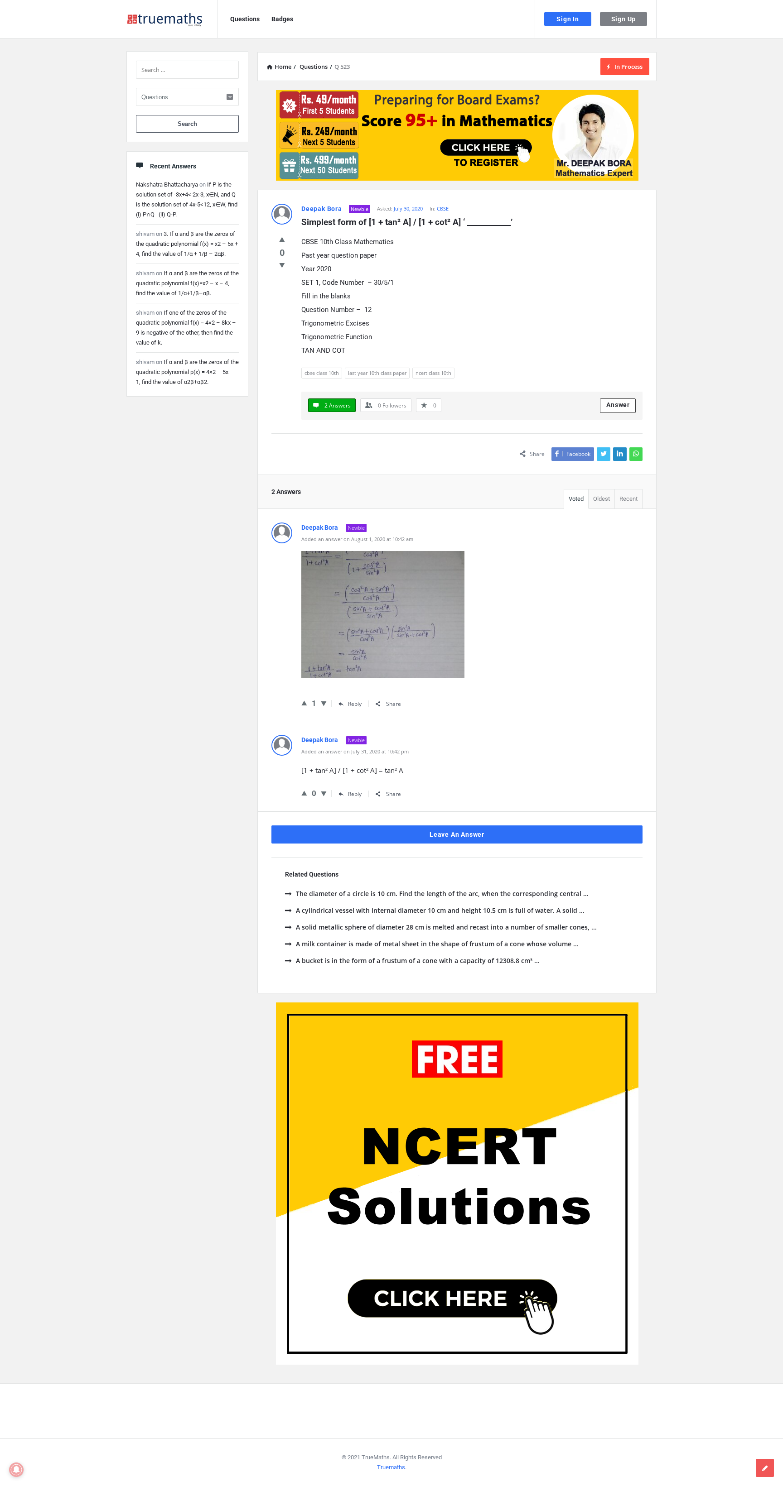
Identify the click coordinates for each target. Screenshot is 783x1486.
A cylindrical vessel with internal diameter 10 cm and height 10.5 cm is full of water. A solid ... (440, 910)
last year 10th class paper (377, 372)
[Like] (282, 239)
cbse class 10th (321, 372)
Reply (355, 704)
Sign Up (623, 19)
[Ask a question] (765, 1468)
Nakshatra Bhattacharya (167, 184)
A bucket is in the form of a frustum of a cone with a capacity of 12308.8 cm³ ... (418, 960)
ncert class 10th (433, 372)
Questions (245, 19)
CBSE (443, 208)
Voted (576, 498)
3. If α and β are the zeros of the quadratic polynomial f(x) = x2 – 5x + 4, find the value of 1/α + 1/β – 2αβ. (187, 243)
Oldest (601, 498)
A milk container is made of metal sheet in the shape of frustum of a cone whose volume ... (437, 944)
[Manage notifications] (16, 1469)
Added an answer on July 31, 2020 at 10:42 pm (355, 751)
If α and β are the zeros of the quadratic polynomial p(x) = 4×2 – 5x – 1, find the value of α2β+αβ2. (187, 372)
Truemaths (391, 1467)
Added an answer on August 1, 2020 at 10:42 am (357, 539)
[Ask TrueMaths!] (172, 19)
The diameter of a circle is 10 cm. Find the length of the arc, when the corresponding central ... (442, 893)
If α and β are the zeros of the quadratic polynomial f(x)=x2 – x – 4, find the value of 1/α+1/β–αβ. (187, 283)
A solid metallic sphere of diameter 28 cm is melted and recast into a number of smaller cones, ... (446, 927)
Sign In (567, 19)
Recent (628, 498)
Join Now (392, 165)
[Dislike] (282, 265)
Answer (618, 404)
